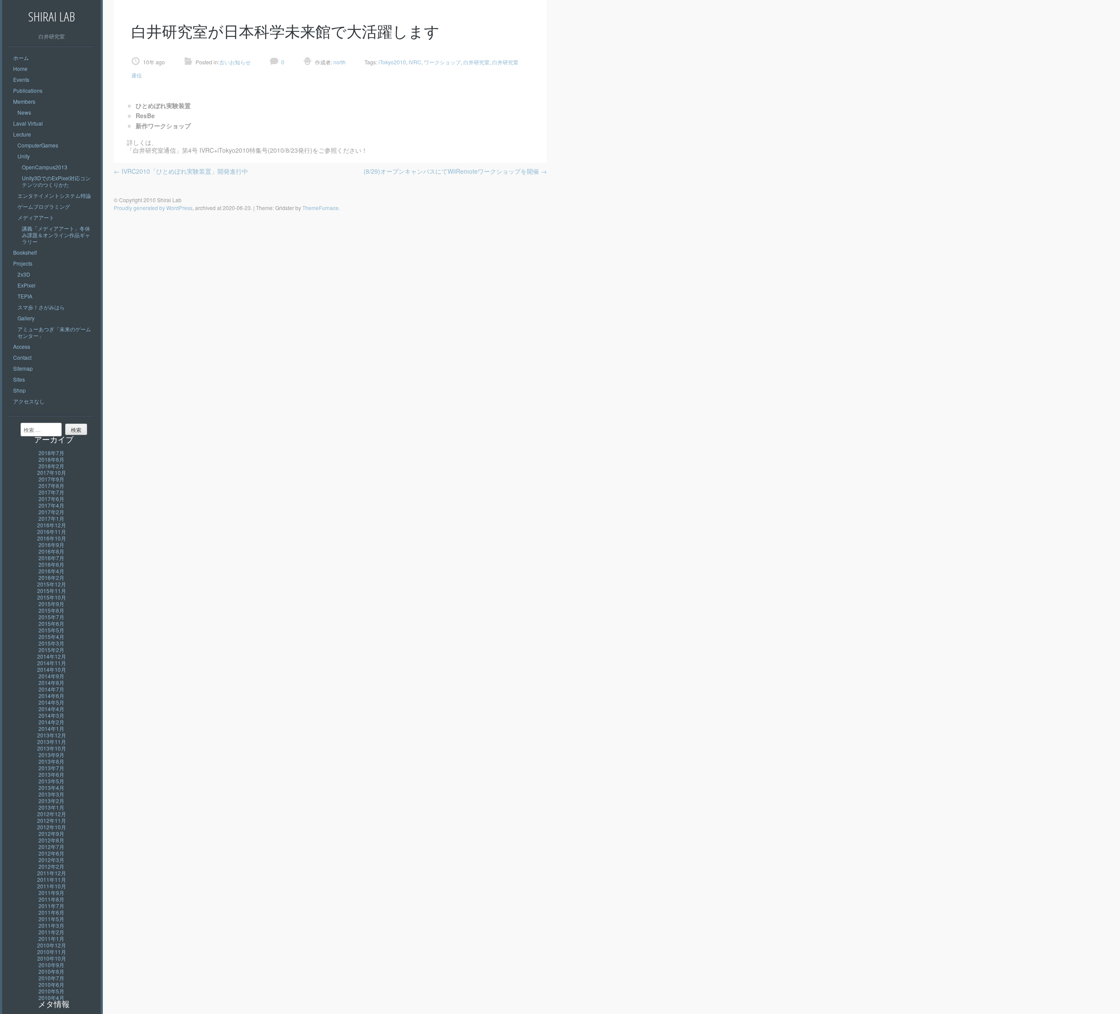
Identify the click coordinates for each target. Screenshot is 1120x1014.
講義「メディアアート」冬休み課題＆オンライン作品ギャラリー (56, 235)
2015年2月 (51, 649)
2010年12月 (51, 945)
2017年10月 (51, 472)
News (24, 112)
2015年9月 (51, 603)
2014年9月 (51, 676)
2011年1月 (51, 938)
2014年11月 (51, 663)
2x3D (24, 274)
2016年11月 (51, 531)
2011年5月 (51, 919)
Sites (19, 379)
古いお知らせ (235, 62)
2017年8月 (51, 485)
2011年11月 (51, 879)
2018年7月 (51, 452)
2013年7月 (51, 768)
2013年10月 (51, 748)
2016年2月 (51, 577)
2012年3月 (51, 859)
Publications (27, 90)
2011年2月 (51, 932)
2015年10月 (51, 597)
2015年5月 (51, 630)
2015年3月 (51, 643)
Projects (22, 263)
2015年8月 (51, 610)
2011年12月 (51, 873)
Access (21, 346)
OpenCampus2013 (44, 167)
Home (20, 68)
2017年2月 (51, 512)
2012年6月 (51, 853)
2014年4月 (51, 708)
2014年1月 (51, 728)
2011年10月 (51, 886)
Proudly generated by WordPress (153, 207)
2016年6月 (51, 564)
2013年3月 (51, 794)
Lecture (22, 134)
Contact (22, 357)
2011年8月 (51, 899)
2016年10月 (51, 538)
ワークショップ (442, 62)
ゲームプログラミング (44, 206)
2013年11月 (51, 741)
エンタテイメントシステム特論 (54, 195)
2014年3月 (51, 715)
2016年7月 (51, 557)
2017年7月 (51, 492)
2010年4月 (51, 997)
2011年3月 (51, 925)
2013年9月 (51, 754)
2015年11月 (51, 590)
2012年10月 (51, 827)
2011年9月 (51, 892)
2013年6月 (51, 774)
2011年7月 (51, 905)
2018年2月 (51, 466)
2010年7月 (51, 978)
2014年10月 (51, 669)
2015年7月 (51, 617)
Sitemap (23, 368)
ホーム (21, 57)
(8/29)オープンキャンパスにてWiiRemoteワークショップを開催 (455, 171)
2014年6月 (51, 695)
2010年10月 (51, 958)
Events (21, 79)
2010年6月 (51, 984)
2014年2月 (51, 722)
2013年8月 (51, 761)
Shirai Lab (51, 16)
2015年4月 (51, 636)
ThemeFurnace (320, 207)
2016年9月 (51, 544)
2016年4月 (51, 571)
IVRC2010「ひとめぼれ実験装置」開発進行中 (181, 171)
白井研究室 (476, 62)
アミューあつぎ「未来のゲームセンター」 (54, 332)
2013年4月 (51, 787)
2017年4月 (51, 505)
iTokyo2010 (392, 62)
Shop (19, 390)
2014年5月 (51, 702)
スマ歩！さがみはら (41, 307)
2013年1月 (51, 807)
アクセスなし (29, 401)
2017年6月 (51, 498)
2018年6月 (51, 459)
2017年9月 (51, 479)
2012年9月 (51, 833)
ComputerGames (38, 145)
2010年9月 (51, 964)
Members (24, 101)
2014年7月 (51, 689)
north (339, 62)
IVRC (415, 62)
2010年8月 (51, 971)
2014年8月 (51, 682)
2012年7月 (51, 846)
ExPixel (26, 285)
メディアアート (36, 217)
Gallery (26, 318)
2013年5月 (51, 781)
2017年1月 (51, 518)
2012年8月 (51, 840)
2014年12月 (51, 656)
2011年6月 (51, 912)
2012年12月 (51, 814)
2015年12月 (51, 584)
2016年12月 (51, 525)
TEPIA (25, 296)
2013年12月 (51, 735)
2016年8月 (51, 551)
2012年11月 (51, 820)
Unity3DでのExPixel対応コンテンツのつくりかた (56, 181)
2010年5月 (51, 991)
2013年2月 (51, 800)
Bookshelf (25, 252)
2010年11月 (51, 951)
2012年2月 (51, 866)
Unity (24, 156)
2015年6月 (51, 623)
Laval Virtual (28, 123)
